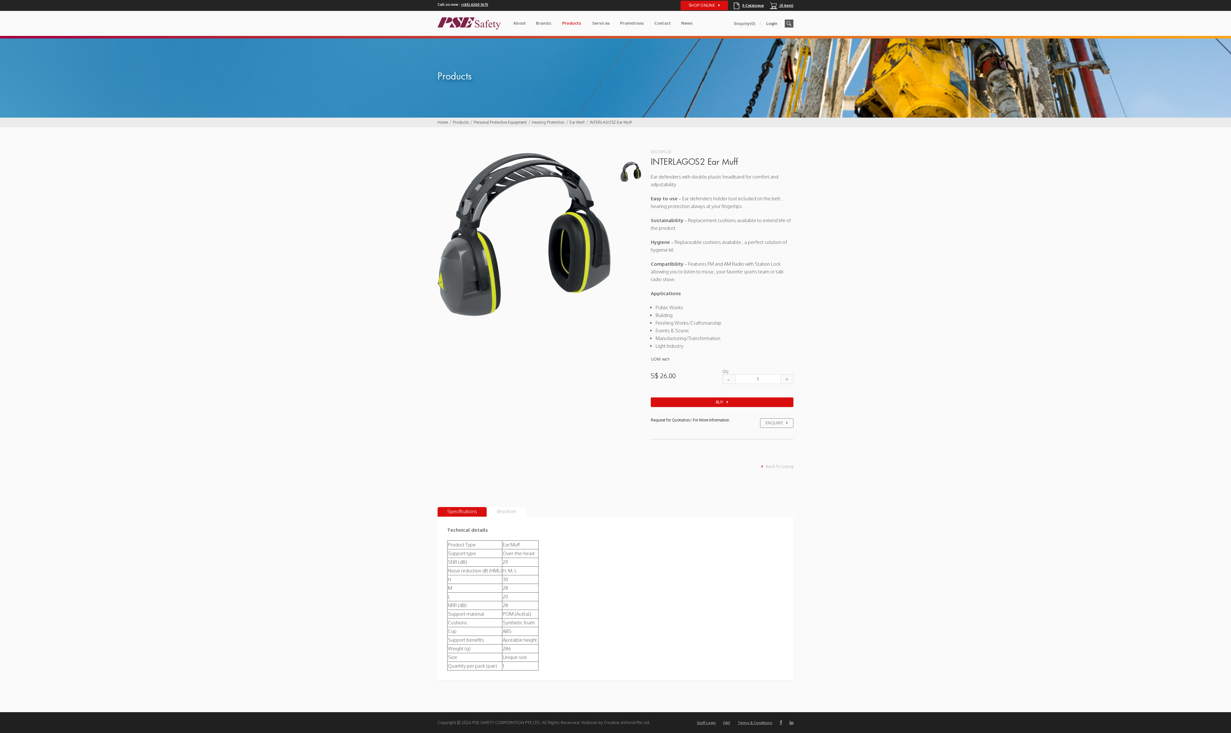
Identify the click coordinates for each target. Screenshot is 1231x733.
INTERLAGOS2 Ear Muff (611, 122)
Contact (662, 23)
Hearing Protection (548, 122)
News (687, 23)
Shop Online (702, 5)
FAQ (726, 723)
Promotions (632, 23)
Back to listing (779, 466)
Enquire (774, 423)
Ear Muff (577, 122)
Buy (720, 402)
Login (771, 23)
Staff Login (706, 723)
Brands (543, 23)
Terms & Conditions (755, 723)
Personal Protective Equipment (500, 122)
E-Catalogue (749, 5)
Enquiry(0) (744, 23)
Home (443, 122)
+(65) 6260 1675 (474, 4)
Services (601, 23)
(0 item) (781, 5)
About (519, 23)
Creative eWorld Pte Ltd (626, 722)
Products (571, 23)
